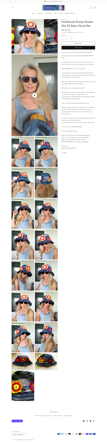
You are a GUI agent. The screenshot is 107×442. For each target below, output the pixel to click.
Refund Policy (48, 415)
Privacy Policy (39, 415)
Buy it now (78, 47)
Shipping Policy (68, 415)
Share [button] (64, 152)
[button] (13, 7)
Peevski (32, 439)
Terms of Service (57, 415)
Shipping (70, 32)
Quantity (64, 34)
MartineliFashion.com (20, 439)
